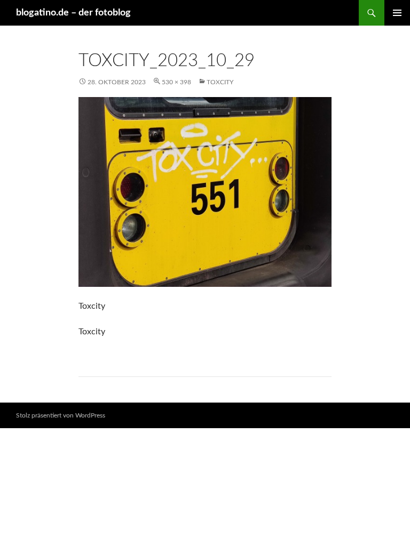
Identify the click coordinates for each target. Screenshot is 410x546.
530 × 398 (176, 82)
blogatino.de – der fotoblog (73, 13)
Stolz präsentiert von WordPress (60, 415)
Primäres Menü (397, 13)
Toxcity (220, 82)
